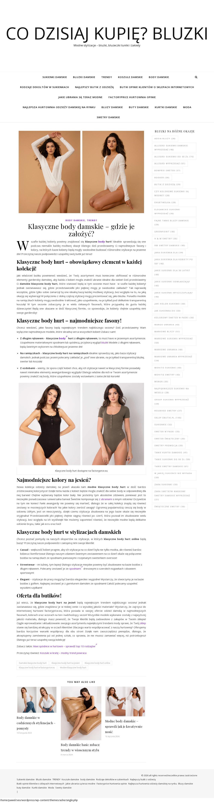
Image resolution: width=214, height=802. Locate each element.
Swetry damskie (108, 117)
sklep (143, 623)
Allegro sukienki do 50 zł (174, 156)
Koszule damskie (130, 77)
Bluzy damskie (112, 107)
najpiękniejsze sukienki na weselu (171, 390)
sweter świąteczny (169, 438)
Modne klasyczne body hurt (73, 667)
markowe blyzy (167, 331)
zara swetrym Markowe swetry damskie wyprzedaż (172, 495)
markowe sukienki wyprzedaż (173, 340)
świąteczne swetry (169, 506)
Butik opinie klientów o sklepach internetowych (157, 87)
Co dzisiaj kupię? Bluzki (107, 33)
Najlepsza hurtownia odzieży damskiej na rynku (59, 107)
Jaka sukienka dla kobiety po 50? (173, 261)
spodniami (75, 568)
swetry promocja (168, 445)
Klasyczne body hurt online (97, 663)
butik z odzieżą (167, 184)
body (101, 241)
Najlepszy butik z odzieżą (94, 87)
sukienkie (163, 424)
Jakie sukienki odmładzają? (172, 283)
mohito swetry (167, 374)
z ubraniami (105, 499)
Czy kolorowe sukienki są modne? (171, 193)
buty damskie (139, 107)
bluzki (104, 342)
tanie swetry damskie (171, 466)
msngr (161, 381)
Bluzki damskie (84, 77)
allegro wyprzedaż (169, 163)
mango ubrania (167, 324)
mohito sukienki (168, 367)
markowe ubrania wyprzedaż (173, 358)
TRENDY (106, 77)
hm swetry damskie (169, 245)
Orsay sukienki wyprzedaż (171, 401)
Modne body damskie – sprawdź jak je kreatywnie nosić (124, 726)
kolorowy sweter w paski (174, 317)
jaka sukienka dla (168, 252)
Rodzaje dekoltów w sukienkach (44, 87)
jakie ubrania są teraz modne (80, 97)
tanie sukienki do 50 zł (172, 459)
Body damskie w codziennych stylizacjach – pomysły (36, 723)
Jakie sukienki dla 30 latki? (172, 272)
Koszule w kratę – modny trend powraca (63, 653)
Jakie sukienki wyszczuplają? (173, 294)
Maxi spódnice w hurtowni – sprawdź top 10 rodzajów (64, 646)
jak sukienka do (167, 310)
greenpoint (164, 231)
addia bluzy (165, 138)
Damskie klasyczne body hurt (32, 663)
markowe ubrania (168, 349)
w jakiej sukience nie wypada (173, 475)
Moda (187, 107)
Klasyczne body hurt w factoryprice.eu (37, 667)
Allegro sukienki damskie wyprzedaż (171, 147)
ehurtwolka (165, 202)
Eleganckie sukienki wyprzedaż (167, 211)
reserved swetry (168, 410)
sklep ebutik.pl (168, 417)
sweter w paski (167, 431)
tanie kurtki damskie (171, 452)
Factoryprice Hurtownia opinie (132, 97)
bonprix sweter (167, 170)
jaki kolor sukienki (169, 303)
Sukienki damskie (54, 77)
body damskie (159, 77)
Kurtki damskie (166, 107)
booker (162, 177)
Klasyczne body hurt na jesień (66, 663)
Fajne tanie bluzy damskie (171, 222)
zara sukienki (166, 484)
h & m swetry (166, 238)
